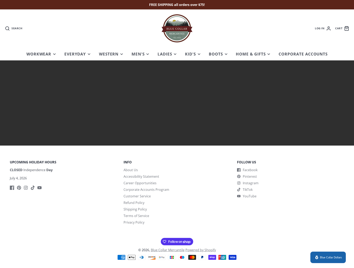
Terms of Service (136, 216)
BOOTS (216, 54)
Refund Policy (134, 202)
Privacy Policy (134, 222)
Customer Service (137, 196)
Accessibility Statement (141, 176)
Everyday (75, 54)
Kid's (190, 54)
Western (109, 54)
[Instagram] (26, 187)
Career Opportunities (140, 183)
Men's (138, 54)
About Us (131, 170)
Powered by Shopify (200, 250)
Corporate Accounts (303, 54)
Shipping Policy (135, 209)
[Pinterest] (19, 187)
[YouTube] (39, 187)
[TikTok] (33, 187)
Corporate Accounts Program (146, 189)
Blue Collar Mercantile (168, 250)
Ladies (165, 54)
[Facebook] (12, 187)
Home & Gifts (251, 54)
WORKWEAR (38, 54)
